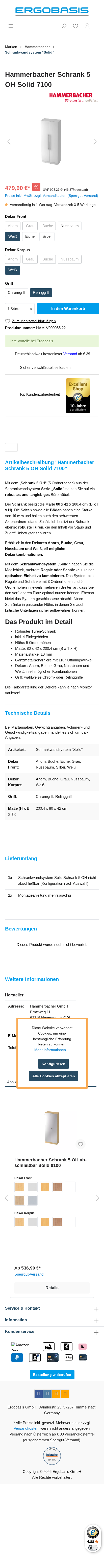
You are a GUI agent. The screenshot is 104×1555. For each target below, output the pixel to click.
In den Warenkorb (68, 308)
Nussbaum (70, 226)
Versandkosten (26, 1428)
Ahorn (13, 226)
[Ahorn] (19, 1187)
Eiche (30, 236)
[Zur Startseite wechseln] (52, 11)
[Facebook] (39, 1394)
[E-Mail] (56, 1394)
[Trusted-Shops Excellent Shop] (78, 395)
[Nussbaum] (57, 1187)
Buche (47, 226)
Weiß (12, 236)
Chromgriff (16, 292)
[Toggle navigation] (11, 447)
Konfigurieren (53, 1064)
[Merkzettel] (75, 26)
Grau (30, 226)
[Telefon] (65, 1394)
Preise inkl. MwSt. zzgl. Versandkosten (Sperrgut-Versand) (51, 196)
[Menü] (11, 26)
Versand (70, 354)
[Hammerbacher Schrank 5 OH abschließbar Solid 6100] (52, 1128)
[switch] (92, 1547)
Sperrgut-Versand (28, 1274)
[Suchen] (64, 26)
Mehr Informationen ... (52, 1050)
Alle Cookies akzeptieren (53, 1076)
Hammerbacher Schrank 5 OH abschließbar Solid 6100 (50, 1162)
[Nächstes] (95, 141)
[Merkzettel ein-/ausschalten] (80, 1144)
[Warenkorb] (96, 24)
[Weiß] (70, 1187)
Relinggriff (41, 292)
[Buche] (45, 1187)
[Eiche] (19, 1200)
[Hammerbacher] (52, 97)
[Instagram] (47, 1394)
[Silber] (32, 1200)
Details (52, 1288)
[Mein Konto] (87, 26)
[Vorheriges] (9, 141)
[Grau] (32, 1187)
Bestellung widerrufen (52, 1375)
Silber (47, 236)
